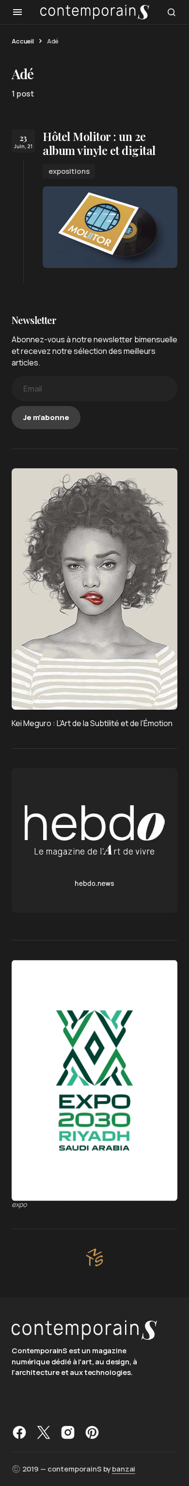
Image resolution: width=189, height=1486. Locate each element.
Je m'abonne (46, 417)
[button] (17, 12)
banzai (123, 1469)
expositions (68, 171)
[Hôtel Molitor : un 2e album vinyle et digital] (110, 227)
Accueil (23, 41)
